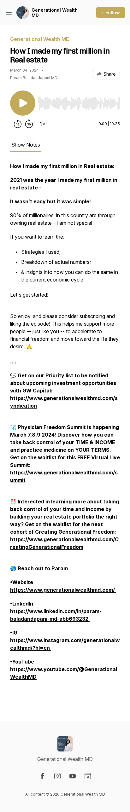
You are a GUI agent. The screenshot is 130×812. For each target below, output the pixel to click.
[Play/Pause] (22, 103)
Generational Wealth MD (55, 12)
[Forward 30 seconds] (29, 123)
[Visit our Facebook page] (42, 776)
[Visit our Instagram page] (57, 776)
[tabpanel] (65, 431)
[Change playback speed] (42, 123)
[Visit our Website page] (88, 776)
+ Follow (110, 12)
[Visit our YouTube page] (72, 776)
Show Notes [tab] (25, 145)
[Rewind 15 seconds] (17, 123)
